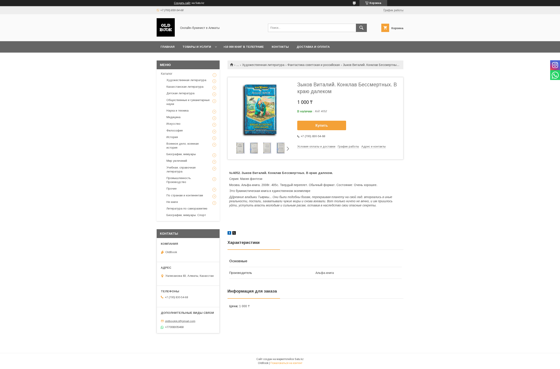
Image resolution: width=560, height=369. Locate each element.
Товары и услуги (196, 46)
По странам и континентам (184, 195)
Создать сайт (182, 3)
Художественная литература (263, 65)
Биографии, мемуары (181, 154)
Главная (168, 46)
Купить (321, 125)
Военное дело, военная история (182, 145)
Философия (174, 130)
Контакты (280, 46)
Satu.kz (299, 359)
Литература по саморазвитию (186, 208)
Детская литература (180, 93)
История (172, 137)
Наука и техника (177, 110)
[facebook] (229, 233)
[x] (234, 233)
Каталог (166, 73)
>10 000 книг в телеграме (243, 46)
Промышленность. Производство (178, 180)
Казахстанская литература (184, 86)
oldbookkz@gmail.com (180, 321)
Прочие (171, 188)
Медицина (173, 117)
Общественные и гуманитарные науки (188, 102)
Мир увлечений (176, 160)
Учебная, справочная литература (181, 169)
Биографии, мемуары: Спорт (186, 215)
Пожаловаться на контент (286, 363)
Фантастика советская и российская (313, 65)
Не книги (172, 202)
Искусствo (173, 123)
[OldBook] (166, 35)
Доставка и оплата (313, 46)
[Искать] (361, 28)
